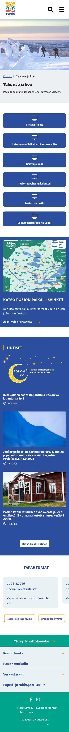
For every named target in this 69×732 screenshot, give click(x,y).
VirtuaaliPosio (34, 124)
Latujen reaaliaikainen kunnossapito (34, 144)
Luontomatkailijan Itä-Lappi (34, 222)
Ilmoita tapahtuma (51, 618)
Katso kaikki (34, 543)
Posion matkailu (34, 203)
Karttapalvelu (34, 163)
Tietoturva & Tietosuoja (25, 709)
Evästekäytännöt (46, 707)
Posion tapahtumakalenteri (34, 183)
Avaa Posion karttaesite (17, 321)
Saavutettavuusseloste (35, 721)
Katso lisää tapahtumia (20, 618)
